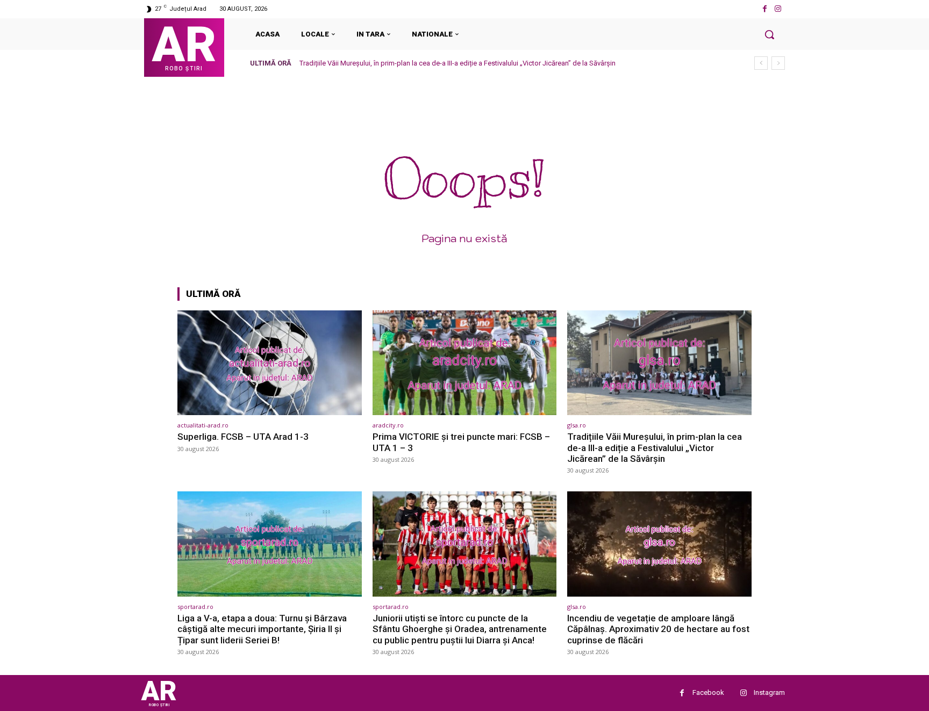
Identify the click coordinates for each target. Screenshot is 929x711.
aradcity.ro (388, 425)
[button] (769, 34)
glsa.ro (576, 425)
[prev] (761, 63)
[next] (778, 63)
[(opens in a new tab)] (269, 362)
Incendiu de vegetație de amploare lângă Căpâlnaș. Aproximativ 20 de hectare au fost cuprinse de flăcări (658, 629)
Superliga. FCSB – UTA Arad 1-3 (243, 436)
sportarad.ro (195, 607)
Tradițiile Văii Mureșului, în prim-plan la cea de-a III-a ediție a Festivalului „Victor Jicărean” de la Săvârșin (457, 63)
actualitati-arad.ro (202, 425)
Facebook (708, 692)
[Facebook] (764, 9)
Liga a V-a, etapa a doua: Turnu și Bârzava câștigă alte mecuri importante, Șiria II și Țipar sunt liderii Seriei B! (262, 629)
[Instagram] (778, 9)
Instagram (769, 692)
